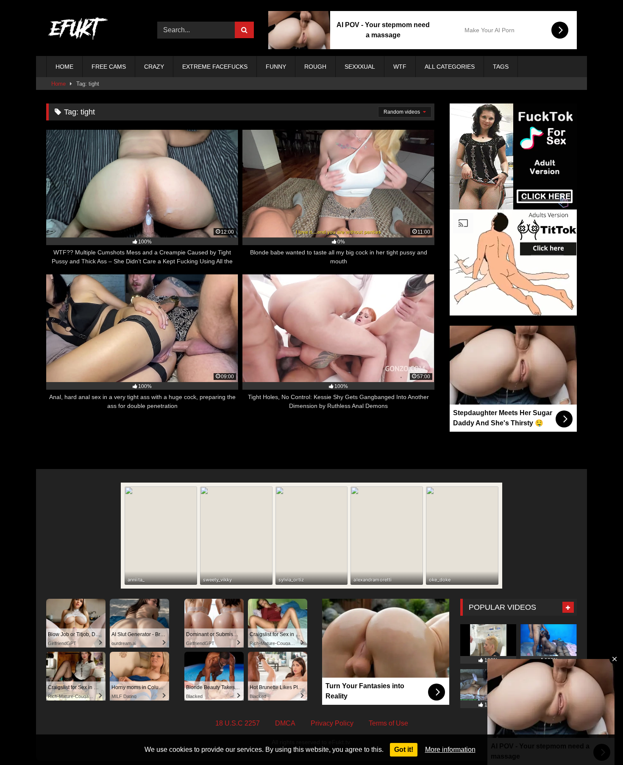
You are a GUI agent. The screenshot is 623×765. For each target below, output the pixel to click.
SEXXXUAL (360, 66)
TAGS (501, 66)
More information (450, 749)
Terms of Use (388, 723)
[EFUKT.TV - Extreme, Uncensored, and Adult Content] (78, 30)
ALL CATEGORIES (450, 66)
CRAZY (154, 66)
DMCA (285, 723)
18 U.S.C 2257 (237, 723)
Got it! (403, 749)
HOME (64, 66)
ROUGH (315, 66)
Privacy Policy (332, 723)
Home (58, 84)
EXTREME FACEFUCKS (215, 66)
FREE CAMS (109, 66)
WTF (399, 66)
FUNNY (276, 66)
